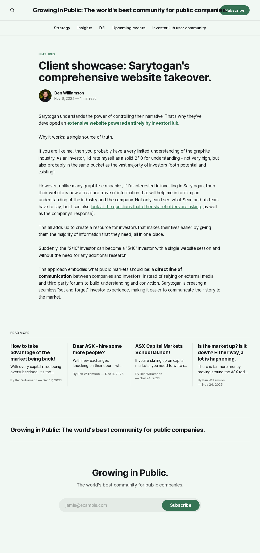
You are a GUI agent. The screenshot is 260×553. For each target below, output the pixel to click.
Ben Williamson (69, 92)
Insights (84, 27)
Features (47, 54)
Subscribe (234, 10)
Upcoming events (128, 27)
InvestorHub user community (179, 27)
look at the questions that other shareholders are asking (146, 206)
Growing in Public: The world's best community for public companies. (130, 10)
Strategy (62, 27)
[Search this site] (12, 10)
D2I (102, 27)
